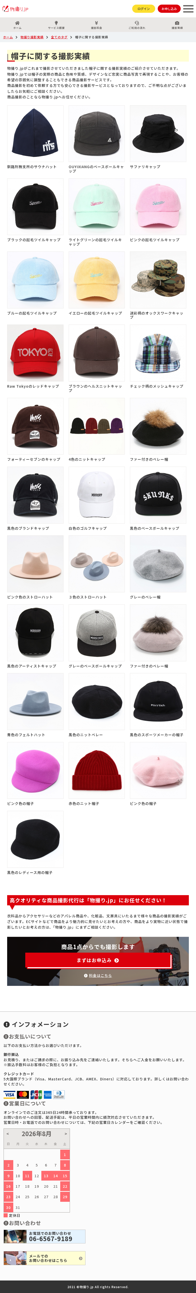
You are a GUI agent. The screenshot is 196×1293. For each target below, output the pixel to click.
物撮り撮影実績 (32, 37)
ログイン (144, 8)
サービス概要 (56, 28)
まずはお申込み (94, 960)
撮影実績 (177, 28)
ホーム (17, 28)
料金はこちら (100, 975)
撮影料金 (96, 28)
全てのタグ (59, 37)
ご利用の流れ (137, 28)
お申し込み (169, 8)
